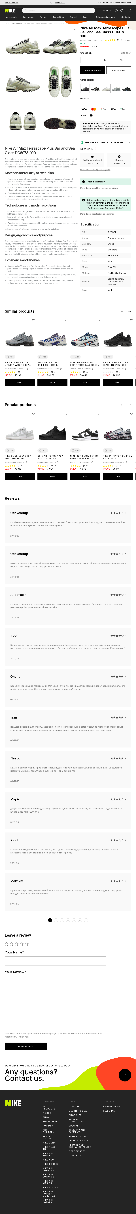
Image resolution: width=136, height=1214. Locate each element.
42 (104, 60)
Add (12, 357)
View (19, 383)
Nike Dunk (49, 1143)
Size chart (126, 53)
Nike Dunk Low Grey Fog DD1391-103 (18, 457)
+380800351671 (11, 2)
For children (58, 17)
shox (46, 1117)
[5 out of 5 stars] (27, 944)
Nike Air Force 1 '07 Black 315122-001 (50, 457)
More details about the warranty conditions (99, 188)
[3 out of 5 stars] (17, 944)
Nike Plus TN (49, 1148)
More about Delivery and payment (95, 169)
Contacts (125, 17)
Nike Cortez (51, 1164)
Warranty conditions (76, 1120)
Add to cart (118, 70)
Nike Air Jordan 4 (48, 1169)
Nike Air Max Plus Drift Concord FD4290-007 (49, 363)
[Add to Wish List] (75, 29)
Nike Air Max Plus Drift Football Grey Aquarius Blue (84, 363)
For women (28, 17)
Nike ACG (48, 1160)
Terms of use (77, 1136)
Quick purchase (92, 70)
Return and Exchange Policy (80, 1146)
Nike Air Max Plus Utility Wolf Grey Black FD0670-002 (17, 363)
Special (73, 17)
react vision (47, 1137)
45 (121, 60)
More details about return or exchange (97, 214)
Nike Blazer (50, 1187)
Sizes (85, 17)
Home (7, 23)
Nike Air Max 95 (48, 1182)
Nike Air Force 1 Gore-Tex (49, 1194)
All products (11, 17)
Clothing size (78, 1111)
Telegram (109, 1111)
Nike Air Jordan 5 (48, 1176)
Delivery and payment (105, 17)
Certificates (77, 1151)
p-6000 (47, 1113)
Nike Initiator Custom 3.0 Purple (118, 457)
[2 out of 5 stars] (12, 944)
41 (88, 60)
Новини (74, 1107)
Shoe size (75, 1115)
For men (43, 17)
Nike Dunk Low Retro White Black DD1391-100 (84, 457)
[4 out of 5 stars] (22, 944)
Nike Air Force (48, 1154)
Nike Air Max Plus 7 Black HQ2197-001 (115, 363)
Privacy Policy (78, 1141)
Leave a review (25, 1046)
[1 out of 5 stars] (7, 944)
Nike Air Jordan (48, 1201)
